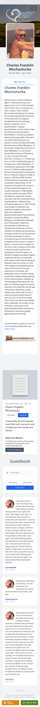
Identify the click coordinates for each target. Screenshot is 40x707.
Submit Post (20, 488)
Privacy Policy (14, 697)
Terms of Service (26, 697)
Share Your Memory (14, 450)
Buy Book (23, 415)
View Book (11, 415)
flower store (9, 329)
